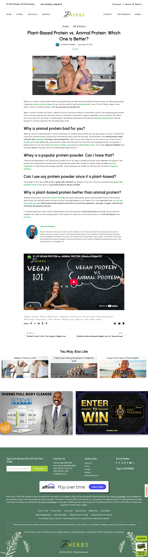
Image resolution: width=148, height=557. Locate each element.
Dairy (100, 319)
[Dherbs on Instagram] (122, 463)
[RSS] (133, 463)
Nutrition (80, 319)
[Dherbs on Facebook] (116, 463)
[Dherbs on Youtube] (130, 463)
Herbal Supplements (43, 515)
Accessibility (105, 511)
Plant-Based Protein (105, 317)
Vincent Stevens (69, 44)
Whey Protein (53, 317)
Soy (87, 319)
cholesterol (39, 139)
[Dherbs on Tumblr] (124, 463)
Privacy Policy (56, 511)
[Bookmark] (123, 323)
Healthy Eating (68, 319)
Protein (57, 319)
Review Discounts (91, 475)
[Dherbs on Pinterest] (127, 463)
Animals (35, 317)
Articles (66, 26)
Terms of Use (43, 511)
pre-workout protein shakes (41, 104)
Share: (26, 324)
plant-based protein (105, 118)
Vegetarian (65, 317)
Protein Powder (89, 317)
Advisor (141, 538)
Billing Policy (93, 511)
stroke (36, 142)
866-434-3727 (66, 463)
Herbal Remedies (60, 515)
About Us (88, 463)
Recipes (88, 472)
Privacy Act (68, 511)
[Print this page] (115, 323)
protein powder (84, 104)
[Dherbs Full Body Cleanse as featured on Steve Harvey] (36, 412)
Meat (93, 319)
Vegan (27, 317)
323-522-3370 (70, 466)
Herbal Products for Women (101, 515)
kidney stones (89, 145)
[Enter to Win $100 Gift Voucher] (112, 412)
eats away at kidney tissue (60, 145)
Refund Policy (81, 511)
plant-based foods (54, 198)
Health (43, 317)
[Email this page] (119, 323)
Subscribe (39, 468)
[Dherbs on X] (119, 463)
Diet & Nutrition (79, 26)
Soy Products (42, 319)
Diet (51, 319)
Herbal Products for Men (79, 515)
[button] (74, 49)
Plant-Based (30, 319)
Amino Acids (76, 317)
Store (87, 466)
